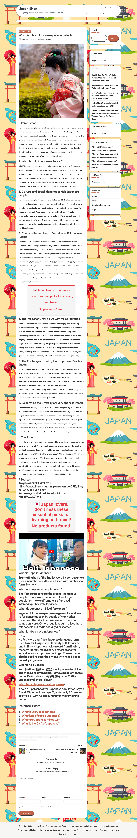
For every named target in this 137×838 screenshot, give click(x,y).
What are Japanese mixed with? (42, 719)
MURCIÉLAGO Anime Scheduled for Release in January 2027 (104, 104)
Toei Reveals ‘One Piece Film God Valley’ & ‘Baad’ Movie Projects (104, 86)
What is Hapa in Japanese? (48, 737)
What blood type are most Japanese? (49, 734)
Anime (94, 196)
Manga (94, 201)
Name (22, 797)
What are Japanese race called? (104, 157)
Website (67, 797)
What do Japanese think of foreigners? (70, 734)
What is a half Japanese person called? (29, 737)
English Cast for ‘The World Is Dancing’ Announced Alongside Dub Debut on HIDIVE (104, 78)
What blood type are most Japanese (41, 684)
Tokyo (93, 209)
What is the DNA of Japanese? (41, 723)
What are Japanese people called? (28, 734)
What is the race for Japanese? (104, 161)
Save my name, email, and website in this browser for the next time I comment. (42, 807)
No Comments (47, 39)
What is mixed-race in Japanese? (28, 740)
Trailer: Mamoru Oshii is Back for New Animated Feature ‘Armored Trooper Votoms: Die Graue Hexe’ (105, 114)
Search (94, 30)
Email (45, 797)
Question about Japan (25, 31)
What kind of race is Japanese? (41, 715)
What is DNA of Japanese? (38, 711)
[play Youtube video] (51, 551)
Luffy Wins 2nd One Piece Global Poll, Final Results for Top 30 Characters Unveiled (104, 95)
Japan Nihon (28, 8)
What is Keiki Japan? (62, 737)
